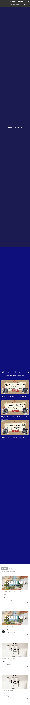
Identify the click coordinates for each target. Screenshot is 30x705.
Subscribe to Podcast (8, 571)
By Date (4, 568)
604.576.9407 (13, 1)
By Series (11, 568)
